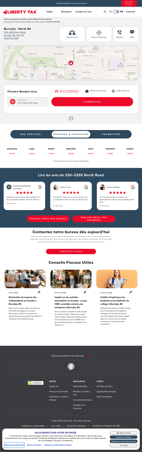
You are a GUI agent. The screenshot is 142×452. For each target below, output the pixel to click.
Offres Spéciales (80, 386)
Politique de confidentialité (14, 445)
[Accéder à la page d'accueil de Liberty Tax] (20, 11)
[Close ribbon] (138, 3)
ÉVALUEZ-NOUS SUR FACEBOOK (94, 218)
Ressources (66, 11)
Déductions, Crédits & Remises (58, 398)
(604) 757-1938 (11, 38)
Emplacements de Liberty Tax (24, 22)
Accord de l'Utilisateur (76, 425)
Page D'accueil (9, 22)
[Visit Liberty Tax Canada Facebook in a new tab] (71, 366)
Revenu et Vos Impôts (58, 391)
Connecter (129, 11)
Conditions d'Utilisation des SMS (106, 425)
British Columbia (40, 22)
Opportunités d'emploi (106, 391)
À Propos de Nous (104, 386)
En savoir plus (11, 203)
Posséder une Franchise (79, 407)
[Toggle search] (105, 12)
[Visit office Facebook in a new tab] (71, 118)
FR (121, 11)
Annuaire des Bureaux (82, 399)
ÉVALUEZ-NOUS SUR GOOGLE (48, 218)
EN (110, 11)
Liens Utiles (56, 425)
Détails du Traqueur (34, 445)
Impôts (49, 11)
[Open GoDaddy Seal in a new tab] (35, 383)
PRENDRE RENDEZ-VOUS (129, 3)
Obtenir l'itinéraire (99, 37)
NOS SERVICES (30, 134)
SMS (132, 37)
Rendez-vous (72, 37)
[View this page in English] (116, 11)
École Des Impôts (104, 396)
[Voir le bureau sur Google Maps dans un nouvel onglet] (71, 63)
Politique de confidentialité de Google (58, 445)
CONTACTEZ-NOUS (71, 251)
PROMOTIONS (111, 134)
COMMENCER (92, 101)
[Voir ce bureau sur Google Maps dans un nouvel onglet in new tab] (39, 186)
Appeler (119, 37)
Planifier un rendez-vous (81, 393)
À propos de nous (83, 11)
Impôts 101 (53, 386)
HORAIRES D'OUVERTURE (71, 134)
